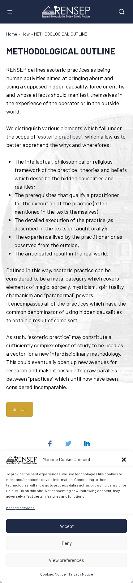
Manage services (20, 507)
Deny (67, 543)
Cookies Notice (53, 574)
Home (11, 33)
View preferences (66, 560)
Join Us (20, 409)
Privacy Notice (81, 574)
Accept (66, 526)
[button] (124, 460)
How (25, 33)
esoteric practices (59, 136)
